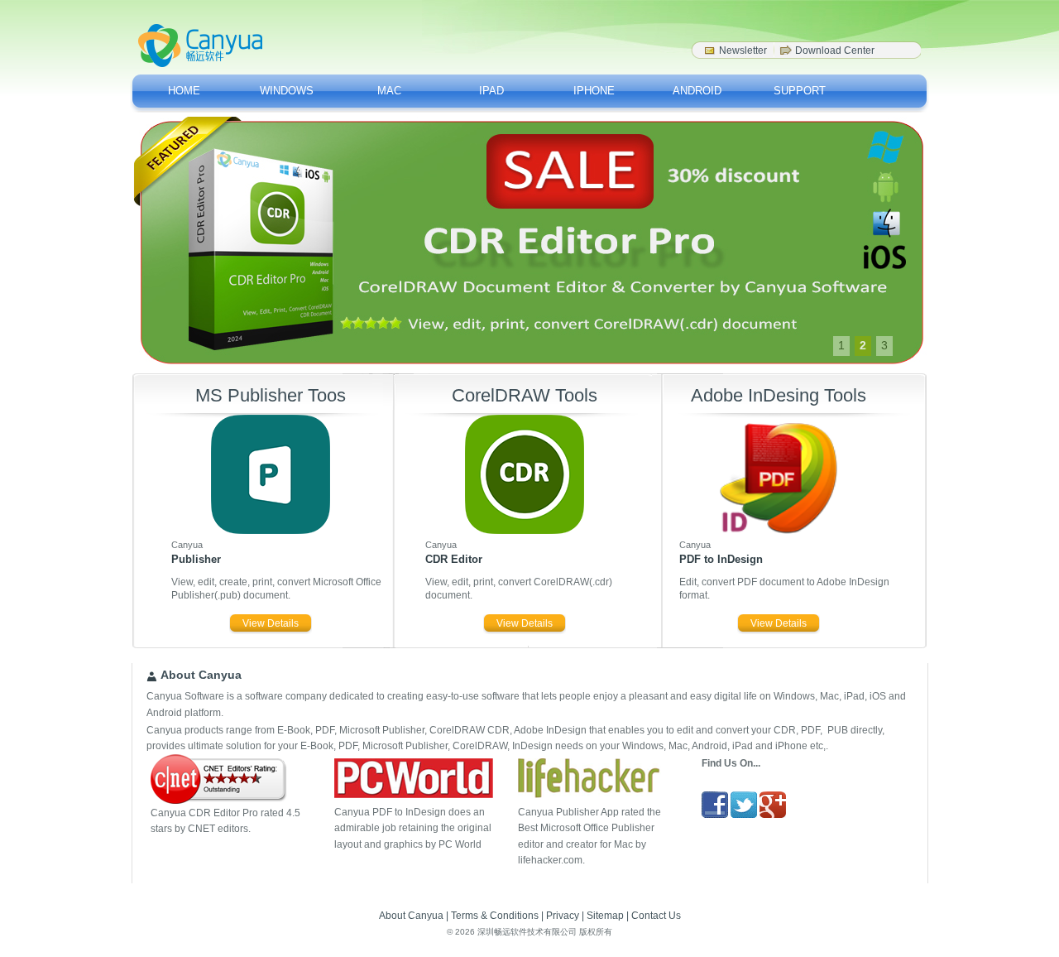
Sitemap (605, 915)
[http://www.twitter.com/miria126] (744, 814)
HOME (184, 90)
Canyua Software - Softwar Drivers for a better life (200, 45)
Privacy (562, 915)
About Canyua (411, 915)
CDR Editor (453, 559)
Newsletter (743, 50)
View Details (270, 623)
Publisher (196, 559)
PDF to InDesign (721, 559)
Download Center (835, 50)
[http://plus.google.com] (773, 814)
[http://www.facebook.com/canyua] (715, 814)
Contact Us (656, 915)
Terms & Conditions (495, 915)
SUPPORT (800, 90)
